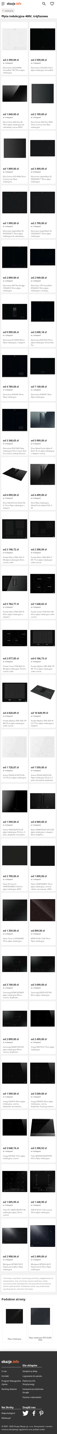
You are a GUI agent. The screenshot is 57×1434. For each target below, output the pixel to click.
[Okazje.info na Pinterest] (41, 1413)
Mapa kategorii (8, 1413)
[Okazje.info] (15, 4)
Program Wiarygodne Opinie (11, 1383)
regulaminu (23, 1429)
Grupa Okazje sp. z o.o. (23, 1426)
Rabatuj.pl (6, 1418)
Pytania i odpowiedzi (31, 1397)
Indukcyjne (9, 10)
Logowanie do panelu (32, 1376)
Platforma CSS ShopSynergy (28, 1383)
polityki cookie (39, 1429)
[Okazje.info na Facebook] (34, 1413)
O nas (4, 1371)
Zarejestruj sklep (29, 1371)
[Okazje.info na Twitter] (25, 1413)
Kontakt (5, 1376)
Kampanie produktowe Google (32, 1391)
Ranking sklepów (9, 1389)
